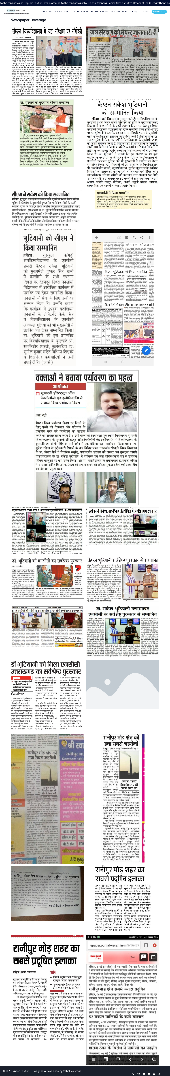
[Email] (154, 1073)
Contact (144, 11)
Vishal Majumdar (72, 1071)
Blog (134, 11)
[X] (159, 1073)
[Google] (133, 1073)
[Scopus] (164, 1073)
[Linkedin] (144, 1073)
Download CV (159, 11)
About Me (47, 11)
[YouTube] (149, 1073)
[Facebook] (138, 1073)
